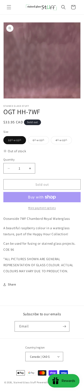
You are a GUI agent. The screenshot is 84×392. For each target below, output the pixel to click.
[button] (9, 7)
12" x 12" (17, 141)
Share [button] (12, 284)
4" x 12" (64, 141)
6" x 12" (41, 141)
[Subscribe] (64, 326)
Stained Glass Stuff (24, 382)
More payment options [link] (42, 207)
